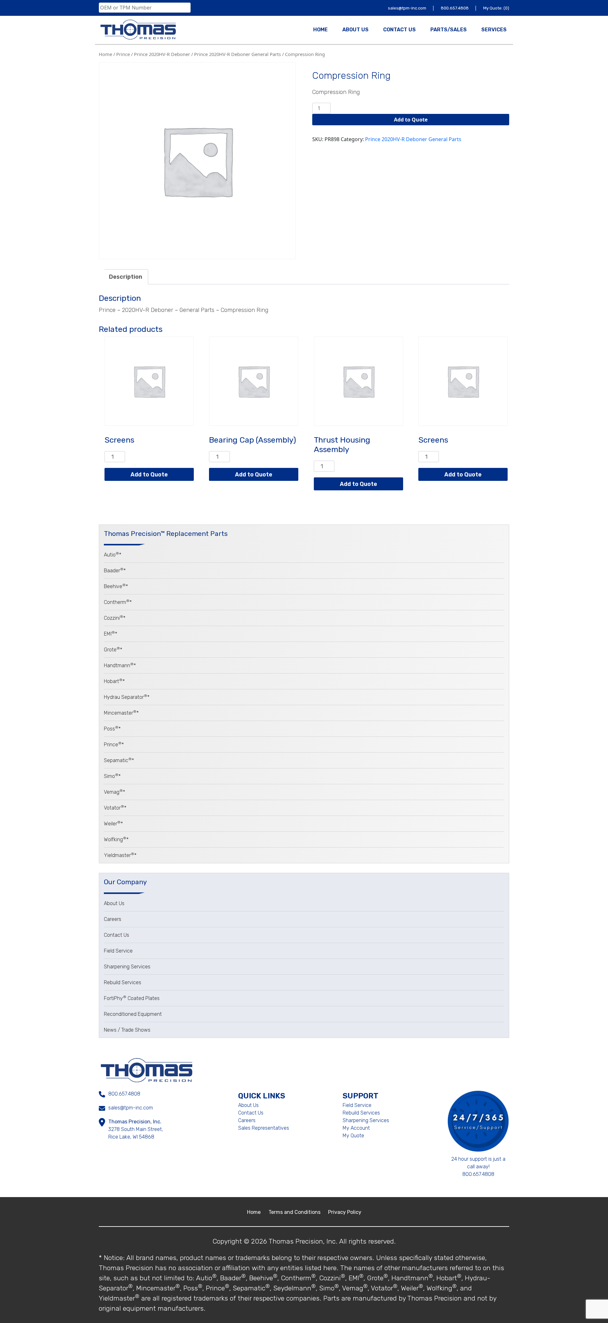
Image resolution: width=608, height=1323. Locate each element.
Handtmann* (120, 665)
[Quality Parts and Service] (138, 30)
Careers (112, 919)
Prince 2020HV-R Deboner (162, 54)
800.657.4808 (455, 8)
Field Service (118, 951)
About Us (114, 903)
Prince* (114, 745)
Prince (123, 54)
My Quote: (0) (496, 8)
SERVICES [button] (494, 30)
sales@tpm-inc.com (407, 8)
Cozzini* (114, 618)
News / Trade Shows (127, 1030)
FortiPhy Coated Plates (132, 998)
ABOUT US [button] (355, 30)
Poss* (112, 729)
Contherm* (118, 602)
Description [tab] (125, 276)
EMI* (110, 634)
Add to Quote (411, 119)
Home (105, 54)
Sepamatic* (119, 760)
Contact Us (116, 935)
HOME (320, 30)
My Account (356, 1128)
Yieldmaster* (120, 855)
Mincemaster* (121, 713)
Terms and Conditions (295, 1212)
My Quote (353, 1136)
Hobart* (114, 681)
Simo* (112, 776)
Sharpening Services (127, 967)
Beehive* (116, 586)
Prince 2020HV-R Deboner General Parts (237, 54)
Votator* (115, 808)
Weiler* (113, 824)
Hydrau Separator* (126, 697)
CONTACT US (399, 30)
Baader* (115, 571)
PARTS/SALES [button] (448, 30)
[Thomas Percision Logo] (146, 1069)
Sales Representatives (263, 1128)
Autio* (112, 555)
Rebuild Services (122, 982)
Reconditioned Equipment (133, 1014)
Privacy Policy (344, 1212)
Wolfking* (116, 839)
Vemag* (114, 792)
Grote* (113, 650)
